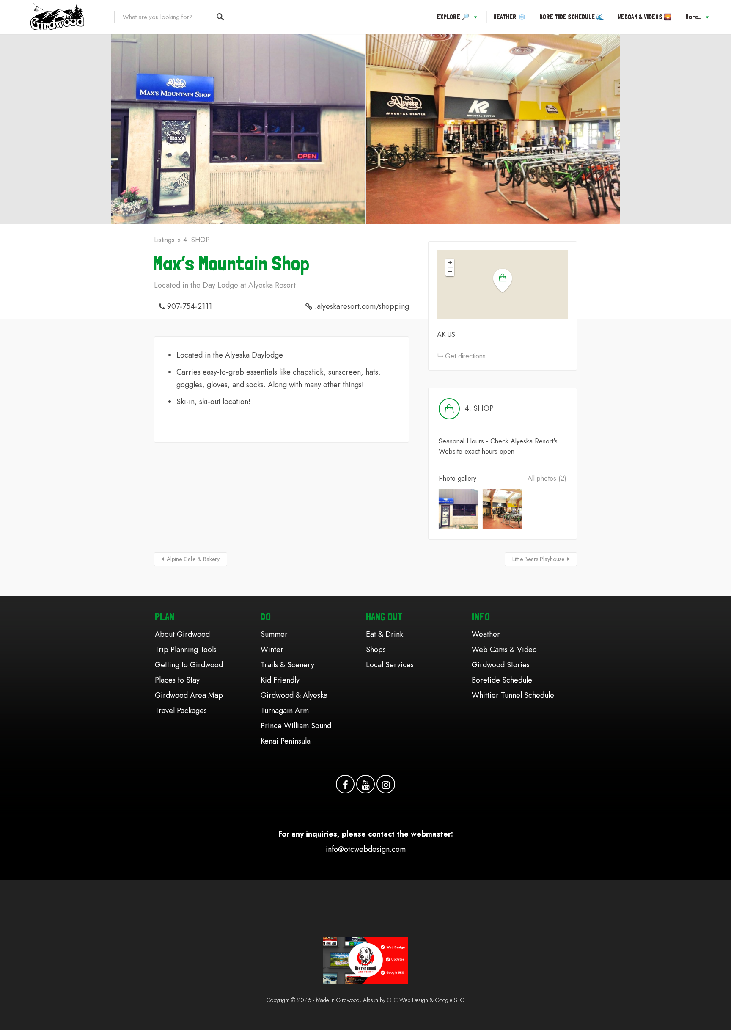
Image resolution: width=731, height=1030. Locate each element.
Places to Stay (177, 680)
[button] (508, 280)
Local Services (390, 664)
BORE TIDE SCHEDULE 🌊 (571, 17)
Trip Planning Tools (186, 649)
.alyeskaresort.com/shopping (362, 306)
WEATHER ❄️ (509, 17)
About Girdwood (182, 634)
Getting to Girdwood (189, 664)
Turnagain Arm (285, 710)
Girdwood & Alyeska (294, 695)
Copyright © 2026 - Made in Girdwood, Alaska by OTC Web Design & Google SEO (365, 1000)
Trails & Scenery (287, 664)
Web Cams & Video (504, 649)
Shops (376, 649)
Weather (486, 634)
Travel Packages (181, 710)
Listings (164, 240)
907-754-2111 (189, 306)
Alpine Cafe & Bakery (193, 559)
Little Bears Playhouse (538, 559)
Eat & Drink (384, 634)
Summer (274, 634)
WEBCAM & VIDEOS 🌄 (645, 17)
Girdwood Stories (501, 664)
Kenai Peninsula (286, 740)
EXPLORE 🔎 (453, 17)
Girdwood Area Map (189, 695)
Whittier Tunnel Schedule (513, 695)
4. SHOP (196, 240)
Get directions (465, 356)
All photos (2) (547, 478)
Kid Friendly (280, 680)
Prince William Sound (296, 725)
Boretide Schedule (502, 680)
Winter (272, 649)
